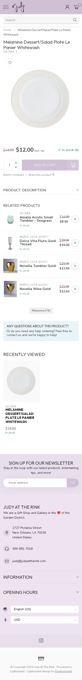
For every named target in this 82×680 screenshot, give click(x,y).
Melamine (41, 310)
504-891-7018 (22, 549)
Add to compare (13, 175)
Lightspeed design (39, 671)
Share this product (40, 175)
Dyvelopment (63, 671)
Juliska (8, 52)
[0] (76, 7)
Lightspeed (17, 671)
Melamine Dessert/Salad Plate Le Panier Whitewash (19, 416)
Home (7, 30)
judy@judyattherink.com (29, 561)
